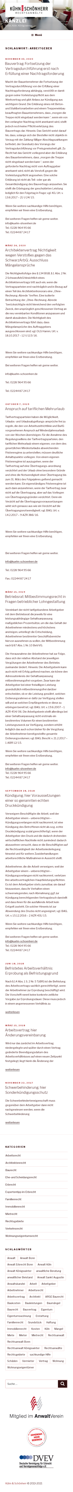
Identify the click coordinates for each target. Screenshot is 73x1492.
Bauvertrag (29, 1309)
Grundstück (35, 1322)
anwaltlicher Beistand (20, 1277)
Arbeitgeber (48, 1283)
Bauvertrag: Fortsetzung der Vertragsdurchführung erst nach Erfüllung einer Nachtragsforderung (34, 68)
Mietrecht (11, 1214)
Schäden (12, 1360)
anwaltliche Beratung (48, 1270)
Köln (47, 1328)
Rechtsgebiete (14, 1221)
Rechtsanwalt (56, 1335)
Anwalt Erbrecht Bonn (20, 1264)
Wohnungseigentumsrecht (21, 1236)
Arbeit (33, 1283)
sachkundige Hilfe (40, 1354)
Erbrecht (10, 1184)
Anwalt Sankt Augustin (50, 1277)
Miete (10, 1335)
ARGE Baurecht (54, 1296)
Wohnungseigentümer (20, 1367)
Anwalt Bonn (27, 1258)
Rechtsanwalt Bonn (18, 1341)
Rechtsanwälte (53, 1348)
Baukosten (13, 1303)
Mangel (58, 1328)
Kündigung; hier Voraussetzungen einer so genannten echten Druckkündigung (32, 800)
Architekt (35, 1296)
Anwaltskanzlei (16, 1283)
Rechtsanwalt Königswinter (23, 1348)
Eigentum (46, 1309)
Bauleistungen (33, 1303)
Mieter (23, 1335)
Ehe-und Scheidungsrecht (21, 1177)
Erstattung (42, 1315)
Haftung (51, 1322)
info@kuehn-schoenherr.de (21, 561)
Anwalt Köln (44, 1264)
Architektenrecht (15, 1162)
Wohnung (58, 1360)
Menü (38, 34)
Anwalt (11, 1258)
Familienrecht (13, 1199)
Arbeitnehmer (15, 1290)
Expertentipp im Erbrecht (20, 1192)
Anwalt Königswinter (19, 1270)
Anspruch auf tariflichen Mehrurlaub (34, 409)
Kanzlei (16, 21)
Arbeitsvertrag (16, 1296)
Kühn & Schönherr (16, 1483)
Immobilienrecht (15, 1206)
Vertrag (43, 1360)
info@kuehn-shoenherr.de (20, 768)
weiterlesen (12, 1012)
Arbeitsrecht (13, 1155)
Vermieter (28, 1360)
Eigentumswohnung (19, 1315)
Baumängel (53, 1303)
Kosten (35, 1328)
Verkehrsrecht (14, 1228)
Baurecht (10, 1170)
